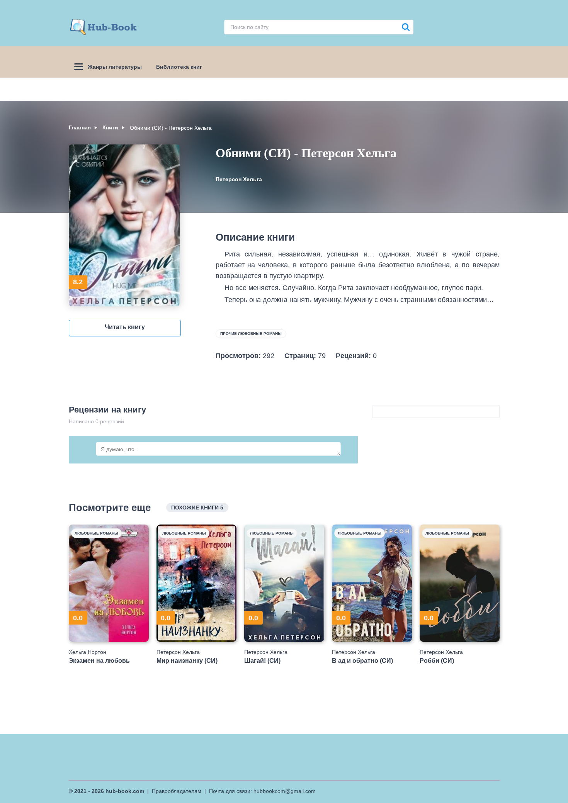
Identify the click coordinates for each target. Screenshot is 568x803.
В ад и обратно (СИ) (362, 660)
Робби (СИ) (437, 660)
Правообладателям (176, 791)
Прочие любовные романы (251, 333)
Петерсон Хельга (239, 179)
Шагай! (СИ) (262, 660)
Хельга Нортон (87, 652)
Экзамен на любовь (99, 660)
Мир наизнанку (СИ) (187, 660)
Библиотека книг (179, 67)
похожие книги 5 (197, 507)
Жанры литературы (115, 67)
